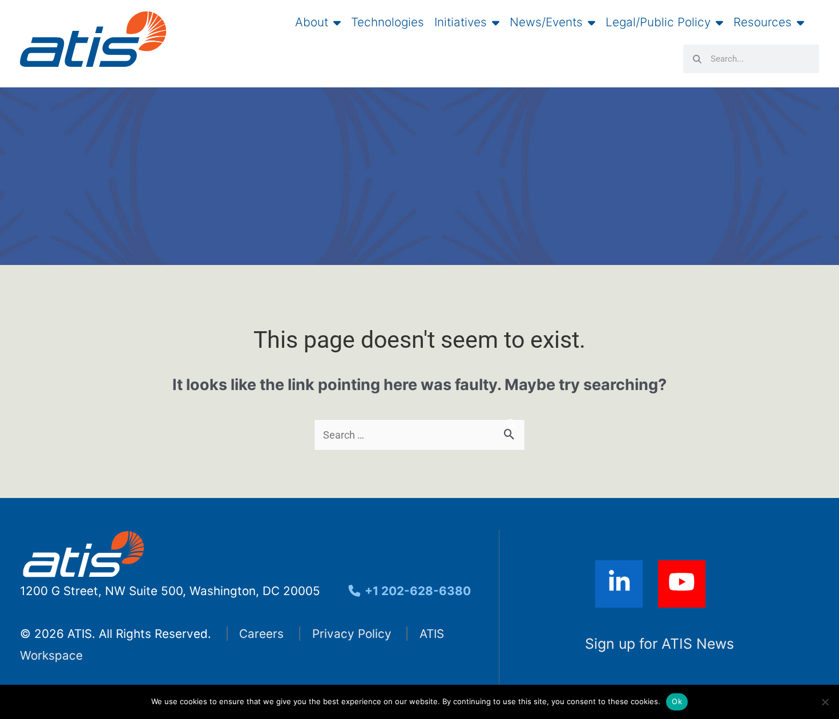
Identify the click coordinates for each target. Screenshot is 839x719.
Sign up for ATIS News (659, 643)
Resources (762, 22)
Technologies (387, 22)
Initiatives (460, 22)
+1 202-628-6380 (416, 591)
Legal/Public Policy (658, 22)
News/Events (546, 22)
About (311, 22)
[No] (824, 702)
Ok (677, 701)
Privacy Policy (352, 633)
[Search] (511, 424)
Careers (261, 633)
